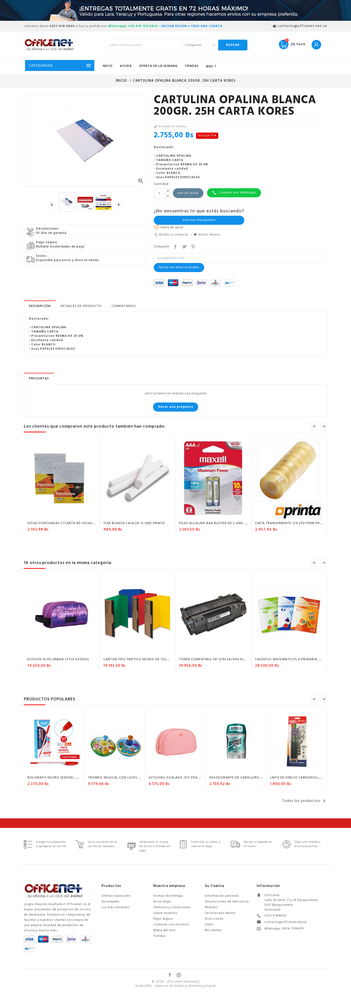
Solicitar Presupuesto (199, 220)
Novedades (110, 901)
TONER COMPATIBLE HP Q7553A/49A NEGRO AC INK (221, 659)
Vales (209, 924)
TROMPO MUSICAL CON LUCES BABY (117, 777)
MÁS (212, 66)
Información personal (222, 895)
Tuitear (183, 246)
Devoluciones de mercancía (227, 901)
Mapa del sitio (164, 930)
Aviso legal (162, 901)
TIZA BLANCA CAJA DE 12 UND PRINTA (134, 523)
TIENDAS (192, 66)
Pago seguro (163, 918)
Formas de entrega (168, 895)
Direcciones (214, 918)
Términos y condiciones (172, 907)
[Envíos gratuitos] (175, 10)
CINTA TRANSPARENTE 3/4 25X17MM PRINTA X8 (294, 523)
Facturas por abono (220, 913)
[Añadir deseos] (57, 514)
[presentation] (51, 204)
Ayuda (126, 66)
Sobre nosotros (165, 913)
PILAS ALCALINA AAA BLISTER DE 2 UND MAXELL (218, 523)
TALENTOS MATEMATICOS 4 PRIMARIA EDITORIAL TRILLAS (302, 659)
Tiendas (159, 936)
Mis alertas (213, 930)
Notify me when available (179, 267)
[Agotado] (48, 514)
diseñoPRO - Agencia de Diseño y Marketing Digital (175, 986)
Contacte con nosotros (171, 924)
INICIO (108, 66)
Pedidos (211, 907)
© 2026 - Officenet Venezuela (175, 982)
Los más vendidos (115, 907)
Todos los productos (304, 801)
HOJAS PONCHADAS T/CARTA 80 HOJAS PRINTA (66, 523)
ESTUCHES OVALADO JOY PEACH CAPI (180, 777)
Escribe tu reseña (170, 126)
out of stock (188, 193)
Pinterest (192, 246)
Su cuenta (214, 886)
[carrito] (199, 514)
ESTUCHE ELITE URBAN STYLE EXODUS (58, 659)
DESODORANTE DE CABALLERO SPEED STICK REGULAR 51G (256, 777)
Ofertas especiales (116, 895)
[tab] (40, 306)
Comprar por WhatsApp (234, 192)
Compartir (174, 246)
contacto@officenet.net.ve (285, 922)
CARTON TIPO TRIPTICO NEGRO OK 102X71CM (140, 659)
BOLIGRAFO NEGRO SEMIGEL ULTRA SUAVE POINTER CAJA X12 (78, 777)
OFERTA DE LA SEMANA (158, 66)
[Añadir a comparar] (66, 514)
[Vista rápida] (75, 514)
